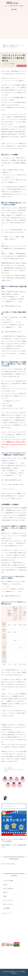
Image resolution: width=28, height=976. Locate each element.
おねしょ (5, 884)
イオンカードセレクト (17, 388)
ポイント (6, 771)
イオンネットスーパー (10, 80)
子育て (5, 896)
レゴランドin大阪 (8, 880)
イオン (21, 769)
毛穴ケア (5, 892)
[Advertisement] (14, 27)
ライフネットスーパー (19, 78)
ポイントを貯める (21, 66)
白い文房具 (6, 908)
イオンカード (9, 769)
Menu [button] (15, 9)
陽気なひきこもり (12, 3)
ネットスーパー (16, 769)
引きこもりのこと (8, 904)
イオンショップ (12, 694)
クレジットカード (8, 900)
